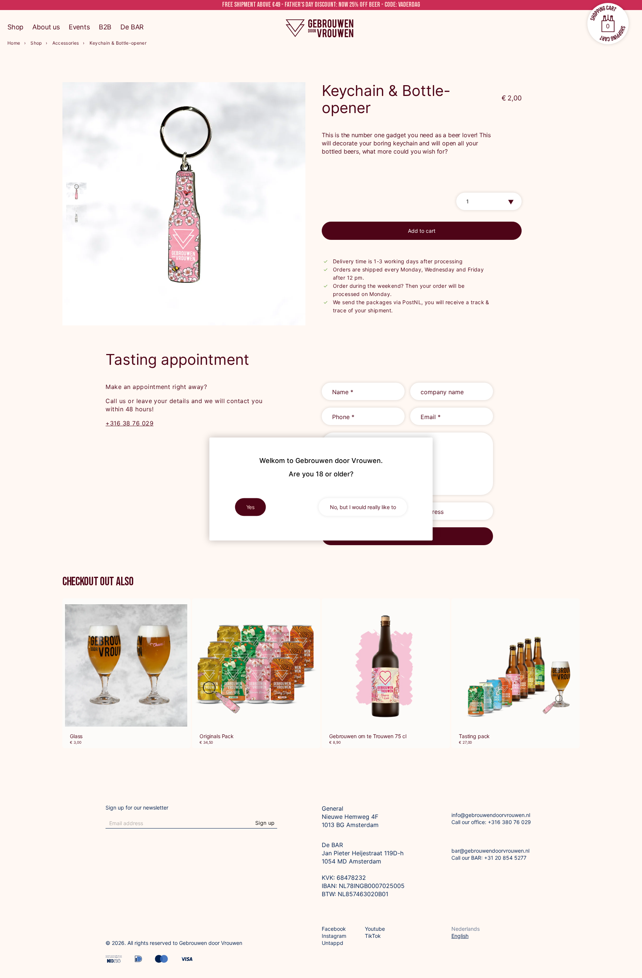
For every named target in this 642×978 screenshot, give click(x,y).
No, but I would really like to (363, 507)
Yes (250, 507)
